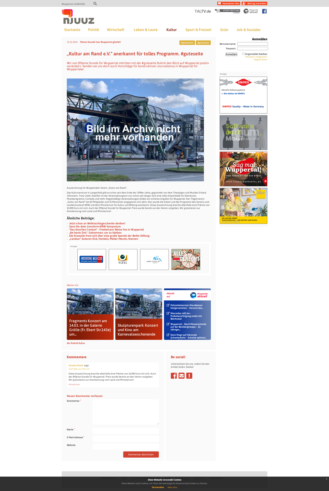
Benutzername (228, 44)
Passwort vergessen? (256, 56)
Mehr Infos (172, 487)
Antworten (74, 384)
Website (71, 445)
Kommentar (74, 400)
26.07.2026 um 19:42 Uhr (79, 369)
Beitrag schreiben (256, 3)
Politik (93, 29)
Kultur (171, 29)
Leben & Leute (146, 29)
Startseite (72, 29)
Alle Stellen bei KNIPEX (233, 93)
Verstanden (158, 487)
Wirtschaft (115, 29)
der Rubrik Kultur (76, 343)
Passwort (231, 48)
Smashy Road (76, 365)
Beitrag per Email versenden (182, 375)
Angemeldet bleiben (256, 54)
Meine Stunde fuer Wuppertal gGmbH (100, 42)
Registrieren (260, 59)
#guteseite (203, 42)
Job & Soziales (248, 29)
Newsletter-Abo (231, 3)
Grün (224, 29)
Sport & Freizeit (198, 29)
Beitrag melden (189, 375)
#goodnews (187, 42)
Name (71, 429)
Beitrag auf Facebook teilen (174, 375)
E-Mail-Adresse (75, 437)
